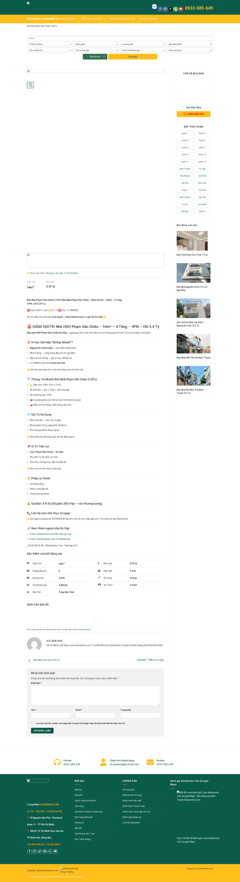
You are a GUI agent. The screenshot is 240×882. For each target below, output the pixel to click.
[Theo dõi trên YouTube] (180, 9)
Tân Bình (202, 176)
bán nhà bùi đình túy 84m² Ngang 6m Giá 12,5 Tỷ (190, 324)
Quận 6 (185, 147)
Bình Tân (202, 183)
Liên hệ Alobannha (131, 822)
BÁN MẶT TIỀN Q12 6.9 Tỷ (150, 660)
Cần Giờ (202, 197)
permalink (86, 629)
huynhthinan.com (205, 868)
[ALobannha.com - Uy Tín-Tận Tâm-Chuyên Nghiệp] (41, 7)
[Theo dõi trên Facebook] (160, 9)
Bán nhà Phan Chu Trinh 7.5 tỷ (192, 255)
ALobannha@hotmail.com (124, 764)
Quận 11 (185, 162)
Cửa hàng (79, 806)
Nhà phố (79, 795)
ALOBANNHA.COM (49, 804)
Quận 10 (202, 154)
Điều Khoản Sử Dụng (132, 795)
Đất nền (78, 828)
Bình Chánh (185, 197)
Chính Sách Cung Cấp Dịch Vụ (136, 811)
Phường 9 (50, 273)
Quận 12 (202, 162)
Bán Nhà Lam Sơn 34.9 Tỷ (46, 660)
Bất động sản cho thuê (122, 19)
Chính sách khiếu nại (132, 817)
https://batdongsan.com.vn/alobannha (50, 539)
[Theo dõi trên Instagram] (165, 9)
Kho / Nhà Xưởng (83, 839)
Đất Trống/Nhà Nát (84, 817)
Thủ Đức (202, 190)
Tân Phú (185, 183)
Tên (33, 710)
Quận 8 (185, 154)
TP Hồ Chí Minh (71, 273)
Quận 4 (185, 140)
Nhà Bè (185, 211)
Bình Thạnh (185, 169)
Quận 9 (202, 211)
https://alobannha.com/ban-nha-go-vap (50, 534)
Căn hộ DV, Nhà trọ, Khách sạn (89, 811)
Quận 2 (185, 190)
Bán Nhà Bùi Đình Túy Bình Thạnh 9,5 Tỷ (190, 391)
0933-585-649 (199, 8)
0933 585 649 (196, 114)
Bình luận (36, 683)
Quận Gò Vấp (61, 629)
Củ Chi (185, 204)
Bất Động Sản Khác (92, 19)
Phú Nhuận (185, 176)
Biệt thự (78, 789)
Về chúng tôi (128, 789)
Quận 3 (202, 133)
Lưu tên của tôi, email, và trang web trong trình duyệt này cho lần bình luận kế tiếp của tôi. (80, 723)
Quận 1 (185, 133)
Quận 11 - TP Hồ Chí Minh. (41, 824)
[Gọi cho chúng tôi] (175, 9)
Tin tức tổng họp (147, 19)
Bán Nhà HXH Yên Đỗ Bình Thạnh (193, 357)
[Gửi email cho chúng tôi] (45, 851)
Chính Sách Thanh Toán (133, 806)
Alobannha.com (51, 870)
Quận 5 (202, 140)
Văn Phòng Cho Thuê (85, 833)
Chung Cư (79, 822)
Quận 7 (202, 147)
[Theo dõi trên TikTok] (170, 9)
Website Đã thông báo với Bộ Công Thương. (55, 876)
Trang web (125, 710)
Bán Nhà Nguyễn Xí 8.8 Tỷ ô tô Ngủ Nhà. (192, 289)
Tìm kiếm (132, 56)
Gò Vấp (59, 273)
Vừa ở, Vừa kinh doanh (85, 800)
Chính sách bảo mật (131, 800)
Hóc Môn (202, 204)
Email (79, 710)
